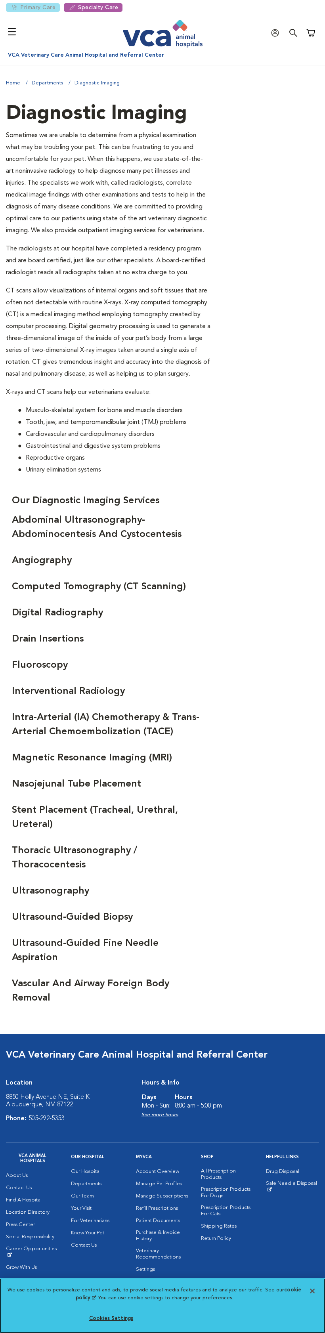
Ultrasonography (50, 891)
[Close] (312, 1291)
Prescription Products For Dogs (225, 1192)
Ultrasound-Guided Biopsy (72, 917)
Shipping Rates (219, 1226)
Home (13, 83)
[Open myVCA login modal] (277, 32)
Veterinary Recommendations (158, 1254)
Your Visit (81, 1208)
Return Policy (216, 1238)
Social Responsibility (30, 1236)
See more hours (159, 1114)
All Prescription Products (218, 1174)
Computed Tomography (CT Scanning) (99, 587)
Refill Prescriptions (157, 1208)
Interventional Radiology (68, 691)
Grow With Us (21, 1267)
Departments (47, 83)
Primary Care (37, 7)
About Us (17, 1175)
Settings (145, 1269)
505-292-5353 (46, 1118)
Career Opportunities (32, 1251)
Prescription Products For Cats (225, 1211)
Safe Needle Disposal (292, 1186)
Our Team (82, 1196)
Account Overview (157, 1171)
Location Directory (28, 1212)
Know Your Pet (87, 1233)
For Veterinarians (90, 1220)
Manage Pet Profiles (159, 1183)
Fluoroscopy (40, 665)
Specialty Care (98, 7)
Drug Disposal (282, 1171)
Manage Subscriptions (162, 1196)
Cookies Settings (111, 1318)
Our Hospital (86, 1171)
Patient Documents (158, 1220)
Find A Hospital (24, 1200)
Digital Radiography (57, 613)
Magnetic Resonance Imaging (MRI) (92, 758)
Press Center (20, 1224)
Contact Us (19, 1187)
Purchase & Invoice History (158, 1235)
